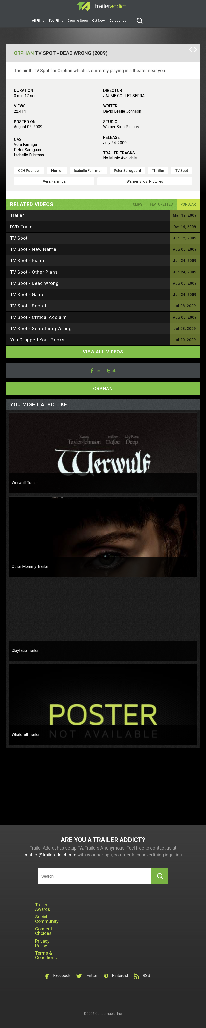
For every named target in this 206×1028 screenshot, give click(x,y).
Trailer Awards (42, 907)
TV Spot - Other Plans (34, 272)
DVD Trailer (22, 226)
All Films (38, 20)
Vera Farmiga (54, 181)
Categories (117, 20)
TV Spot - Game (27, 294)
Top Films (56, 20)
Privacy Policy (42, 943)
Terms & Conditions (46, 955)
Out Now (98, 20)
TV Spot (181, 171)
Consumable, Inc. (108, 1014)
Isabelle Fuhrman (88, 171)
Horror (57, 171)
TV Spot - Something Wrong (41, 328)
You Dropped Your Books (37, 339)
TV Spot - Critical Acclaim (38, 317)
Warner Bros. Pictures (145, 181)
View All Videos (103, 351)
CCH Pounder (29, 171)
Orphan (24, 53)
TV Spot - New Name (33, 249)
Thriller (158, 171)
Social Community (47, 919)
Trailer (17, 215)
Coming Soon (78, 20)
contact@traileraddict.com (49, 854)
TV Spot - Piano (27, 260)
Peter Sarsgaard (127, 171)
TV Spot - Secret (28, 305)
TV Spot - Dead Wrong (34, 283)
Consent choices (43, 931)
